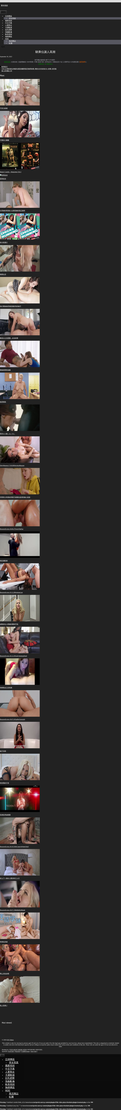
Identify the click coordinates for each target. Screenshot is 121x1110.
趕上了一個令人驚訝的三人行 (10, 878)
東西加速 (7, 62)
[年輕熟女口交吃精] (20, 684)
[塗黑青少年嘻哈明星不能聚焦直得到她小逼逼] (20, 494)
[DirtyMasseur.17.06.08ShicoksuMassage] (20, 462)
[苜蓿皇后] (4, 175)
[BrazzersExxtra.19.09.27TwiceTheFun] (20, 526)
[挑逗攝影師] (20, 557)
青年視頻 (4, 5)
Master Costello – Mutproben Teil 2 (10, 172)
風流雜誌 (12, 41)
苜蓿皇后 (3, 179)
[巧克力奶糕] (20, 105)
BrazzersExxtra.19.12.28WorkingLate (11, 592)
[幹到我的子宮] (20, 779)
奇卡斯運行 (4, 242)
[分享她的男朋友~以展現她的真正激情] (20, 207)
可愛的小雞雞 (4, 140)
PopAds (17, 1051)
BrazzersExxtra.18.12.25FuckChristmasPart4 (13, 656)
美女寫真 (12, 18)
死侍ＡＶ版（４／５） (7, 434)
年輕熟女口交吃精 (6, 687)
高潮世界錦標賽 (5, 815)
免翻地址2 (49, 64)
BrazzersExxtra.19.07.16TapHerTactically (12, 719)
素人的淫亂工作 (7, 71)
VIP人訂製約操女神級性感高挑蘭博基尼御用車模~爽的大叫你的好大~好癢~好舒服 (29, 69)
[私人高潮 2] (20, 1002)
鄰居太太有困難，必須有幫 (9, 338)
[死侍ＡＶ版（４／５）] (20, 430)
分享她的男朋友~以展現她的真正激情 (12, 210)
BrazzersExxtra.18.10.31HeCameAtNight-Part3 (14, 846)
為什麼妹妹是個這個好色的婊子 (10, 306)
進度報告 (3, 402)
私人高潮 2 (3, 1005)
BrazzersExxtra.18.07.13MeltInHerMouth (12, 910)
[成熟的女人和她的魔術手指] (20, 621)
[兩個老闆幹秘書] (20, 366)
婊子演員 (3, 751)
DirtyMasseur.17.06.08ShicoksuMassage (12, 465)
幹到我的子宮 (4, 783)
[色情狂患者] (20, 938)
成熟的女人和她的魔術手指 (9, 624)
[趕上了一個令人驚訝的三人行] (20, 875)
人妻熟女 (8, 25)
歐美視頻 (8, 34)
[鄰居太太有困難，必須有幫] (20, 335)
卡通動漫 (8, 27)
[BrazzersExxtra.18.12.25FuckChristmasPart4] (20, 653)
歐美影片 (5, 67)
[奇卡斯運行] (20, 239)
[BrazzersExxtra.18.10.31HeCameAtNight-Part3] (20, 843)
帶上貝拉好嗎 (4, 973)
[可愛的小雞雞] (20, 137)
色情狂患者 (4, 942)
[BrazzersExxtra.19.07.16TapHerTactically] (20, 716)
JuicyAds (33, 1051)
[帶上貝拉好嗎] (20, 970)
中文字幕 (8, 23)
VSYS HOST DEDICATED (18, 1050)
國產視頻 (8, 20)
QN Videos (10, 1040)
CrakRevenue (25, 1051)
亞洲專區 (8, 16)
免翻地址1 (41, 64)
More (7, 39)
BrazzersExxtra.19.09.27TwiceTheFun (11, 529)
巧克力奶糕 (4, 108)
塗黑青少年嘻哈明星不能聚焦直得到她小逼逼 (15, 497)
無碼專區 (8, 36)
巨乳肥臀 (8, 30)
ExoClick (11, 1051)
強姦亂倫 (8, 32)
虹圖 (10, 43)
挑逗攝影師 (4, 560)
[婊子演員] (20, 748)
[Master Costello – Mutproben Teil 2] (20, 169)
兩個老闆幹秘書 (5, 370)
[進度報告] (20, 398)
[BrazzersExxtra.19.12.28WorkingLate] (20, 589)
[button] (3, 47)
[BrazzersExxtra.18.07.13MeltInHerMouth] (20, 907)
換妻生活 (3, 274)
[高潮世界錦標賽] (20, 811)
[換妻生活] (20, 271)
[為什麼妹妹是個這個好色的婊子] (20, 303)
